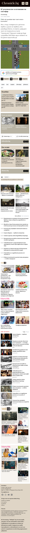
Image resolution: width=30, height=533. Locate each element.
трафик (12, 84)
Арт (14, 347)
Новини (3, 505)
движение (25, 84)
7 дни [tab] (24, 331)
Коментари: (7, 136)
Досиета (15, 377)
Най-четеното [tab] (25, 216)
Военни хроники (16, 361)
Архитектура (16, 368)
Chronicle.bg (4, 14)
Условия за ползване (5, 500)
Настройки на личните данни (7, 515)
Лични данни (4, 502)
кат (7, 84)
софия (2, 84)
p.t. (2, 87)
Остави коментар (23, 136)
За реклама (3, 503)
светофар (18, 84)
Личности (15, 337)
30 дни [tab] (27, 331)
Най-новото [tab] (18, 216)
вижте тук (18, 514)
